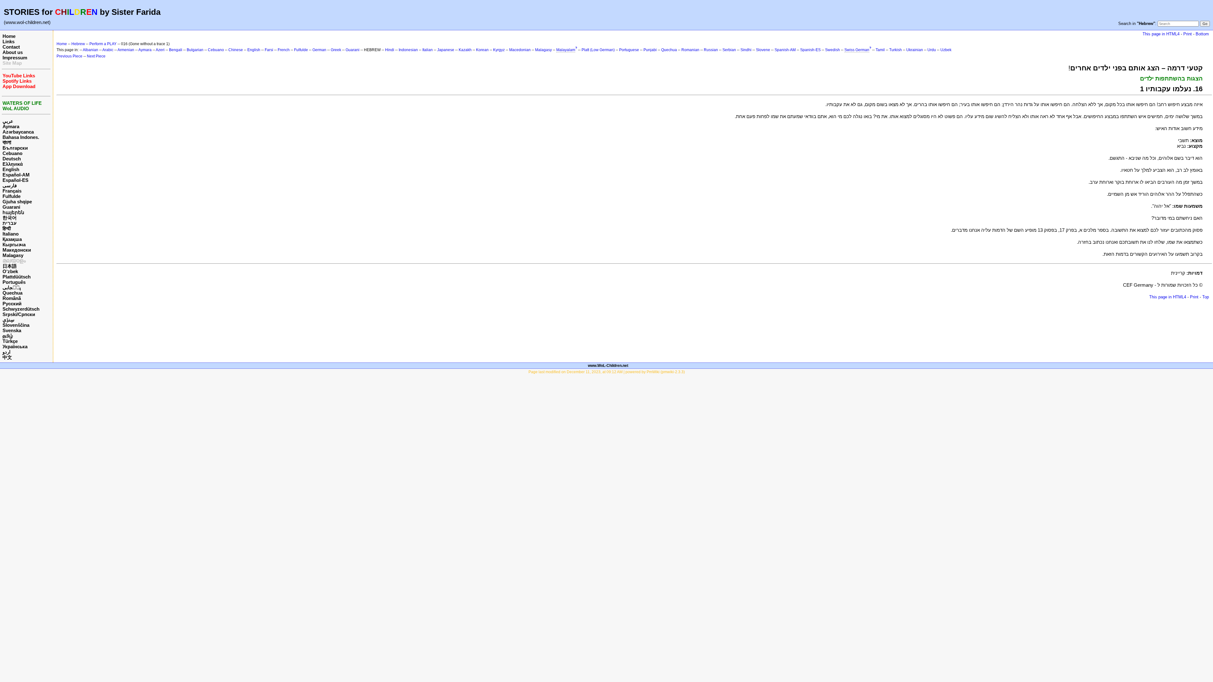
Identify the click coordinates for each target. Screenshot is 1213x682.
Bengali (175, 50)
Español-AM (16, 174)
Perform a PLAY (103, 44)
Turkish (895, 50)
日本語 (10, 266)
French (284, 50)
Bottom (1202, 34)
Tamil (880, 50)
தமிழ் (8, 335)
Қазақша (12, 239)
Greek (336, 50)
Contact (11, 47)
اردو (6, 352)
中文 (7, 357)
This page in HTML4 (1161, 34)
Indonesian (408, 50)
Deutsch (12, 158)
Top (1205, 297)
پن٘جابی (12, 287)
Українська (15, 346)
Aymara (11, 126)
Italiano (11, 233)
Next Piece (96, 56)
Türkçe (10, 341)
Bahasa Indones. (21, 137)
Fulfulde (12, 196)
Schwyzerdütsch (21, 309)
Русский (12, 303)
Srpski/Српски (19, 314)
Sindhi (745, 50)
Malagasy (13, 255)
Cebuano (12, 153)
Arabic (107, 50)
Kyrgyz (499, 50)
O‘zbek (10, 271)
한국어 (10, 217)
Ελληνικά (13, 164)
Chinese (235, 50)
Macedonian (520, 50)
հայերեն (13, 212)
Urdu (931, 50)
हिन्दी (7, 228)
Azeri (160, 50)
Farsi (269, 50)
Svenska (12, 330)
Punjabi (650, 50)
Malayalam (565, 50)
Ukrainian (914, 50)
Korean (482, 50)
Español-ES (15, 180)
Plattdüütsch (17, 276)
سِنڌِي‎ (9, 319)
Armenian (126, 50)
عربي (8, 121)
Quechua (12, 293)
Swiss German (856, 50)
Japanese (445, 50)
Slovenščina (16, 325)
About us (13, 52)
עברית (9, 223)
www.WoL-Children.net (608, 365)
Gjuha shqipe (17, 201)
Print (1187, 34)
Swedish (832, 50)
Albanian (90, 50)
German (319, 50)
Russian (711, 50)
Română (12, 298)
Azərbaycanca (18, 132)
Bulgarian (195, 50)
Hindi (389, 50)
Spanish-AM (785, 50)
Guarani (11, 207)
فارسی (10, 185)
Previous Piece (69, 56)
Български (15, 148)
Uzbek (945, 50)
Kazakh (465, 50)
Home (9, 36)
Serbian (729, 50)
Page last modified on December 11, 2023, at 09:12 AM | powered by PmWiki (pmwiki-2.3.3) (606, 372)
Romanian (690, 50)
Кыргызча (14, 244)
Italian (427, 50)
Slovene (763, 50)
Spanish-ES (810, 50)
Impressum (15, 57)
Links (9, 41)
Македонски (17, 250)
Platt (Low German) (598, 50)
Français (12, 191)
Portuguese (629, 50)
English (11, 169)
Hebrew (78, 44)
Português (14, 282)
